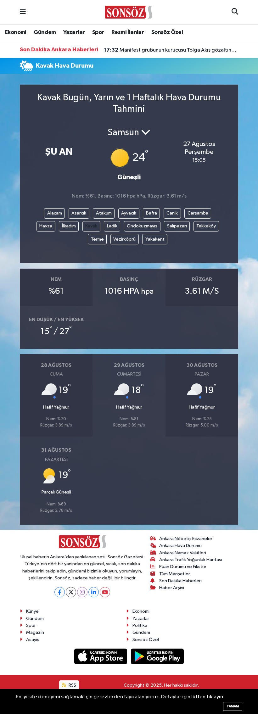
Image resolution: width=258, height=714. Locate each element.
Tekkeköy (206, 226)
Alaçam (54, 213)
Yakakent (155, 239)
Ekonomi (15, 32)
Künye (32, 611)
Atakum (104, 213)
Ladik (112, 226)
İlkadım (69, 226)
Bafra (151, 213)
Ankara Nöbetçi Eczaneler (185, 538)
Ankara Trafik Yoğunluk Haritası (190, 559)
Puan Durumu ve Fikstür (182, 566)
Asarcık (78, 213)
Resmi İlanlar (127, 32)
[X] (71, 592)
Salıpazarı (177, 226)
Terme (97, 239)
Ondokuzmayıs (142, 226)
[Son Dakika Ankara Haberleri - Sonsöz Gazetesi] (128, 12)
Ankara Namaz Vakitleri (182, 552)
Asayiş (32, 639)
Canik (172, 213)
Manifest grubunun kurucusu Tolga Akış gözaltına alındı (171, 50)
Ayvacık (128, 213)
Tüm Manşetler (174, 574)
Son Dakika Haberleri (180, 580)
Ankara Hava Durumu (180, 545)
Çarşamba (198, 213)
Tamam (233, 706)
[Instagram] (82, 592)
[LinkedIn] (93, 592)
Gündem (45, 32)
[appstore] (101, 656)
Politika (139, 625)
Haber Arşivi (171, 587)
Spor (98, 32)
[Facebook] (59, 592)
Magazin (35, 632)
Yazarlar (74, 32)
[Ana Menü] (23, 12)
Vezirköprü (124, 239)
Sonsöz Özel (167, 32)
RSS (72, 685)
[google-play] (157, 656)
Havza (45, 226)
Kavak (91, 226)
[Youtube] (105, 592)
